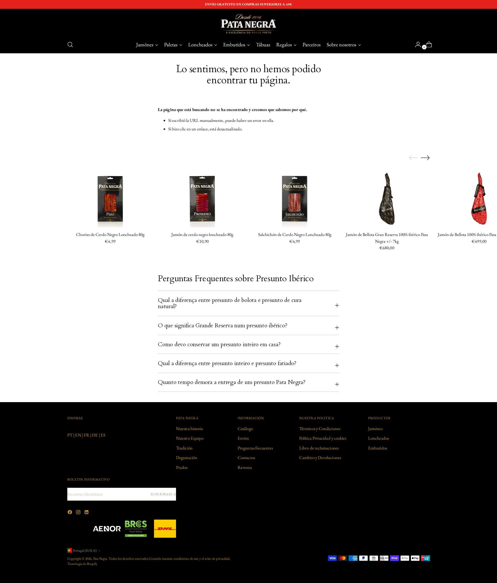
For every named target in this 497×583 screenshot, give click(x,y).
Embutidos (377, 448)
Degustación (186, 457)
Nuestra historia (189, 428)
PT (69, 435)
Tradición (184, 448)
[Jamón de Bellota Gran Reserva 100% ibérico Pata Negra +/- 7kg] (387, 198)
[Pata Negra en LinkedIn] (87, 513)
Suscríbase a (163, 494)
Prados (182, 467)
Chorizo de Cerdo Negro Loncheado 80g (110, 234)
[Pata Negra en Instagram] (79, 513)
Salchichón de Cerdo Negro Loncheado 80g (294, 234)
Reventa (245, 467)
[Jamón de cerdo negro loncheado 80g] (202, 198)
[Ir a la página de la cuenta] (416, 44)
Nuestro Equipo (189, 438)
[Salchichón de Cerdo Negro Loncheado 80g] (295, 198)
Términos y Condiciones (319, 428)
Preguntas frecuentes (255, 448)
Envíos (243, 438)
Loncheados (378, 438)
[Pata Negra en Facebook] (70, 513)
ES (103, 435)
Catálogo (245, 428)
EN (78, 435)
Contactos (246, 457)
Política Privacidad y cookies (322, 438)
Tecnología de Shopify (82, 564)
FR (86, 435)
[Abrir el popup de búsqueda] (70, 44)
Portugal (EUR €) (85, 550)
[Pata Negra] (248, 24)
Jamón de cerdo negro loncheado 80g (202, 234)
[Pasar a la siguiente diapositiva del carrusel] (425, 157)
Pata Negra (100, 558)
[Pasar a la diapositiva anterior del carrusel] (413, 157)
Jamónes (375, 428)
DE (95, 435)
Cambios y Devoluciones (320, 457)
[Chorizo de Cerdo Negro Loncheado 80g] (110, 198)
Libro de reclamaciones (319, 448)
